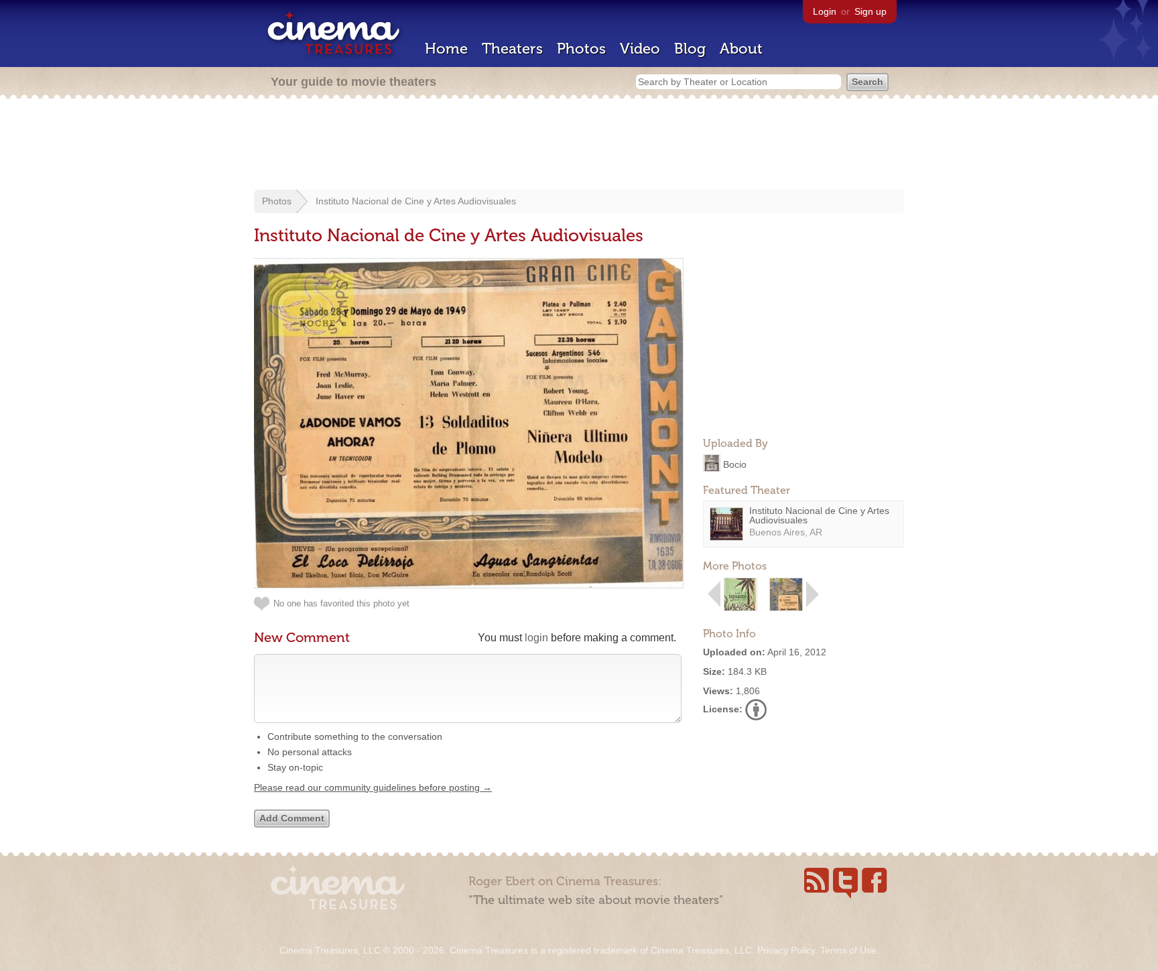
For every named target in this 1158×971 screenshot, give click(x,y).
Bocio (735, 463)
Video (640, 49)
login (536, 637)
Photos (581, 49)
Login (824, 11)
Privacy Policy (786, 950)
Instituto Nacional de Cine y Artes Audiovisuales (416, 201)
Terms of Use (848, 950)
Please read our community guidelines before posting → (373, 787)
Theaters (512, 49)
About (741, 49)
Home (446, 49)
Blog (690, 49)
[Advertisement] (579, 145)
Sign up (870, 11)
